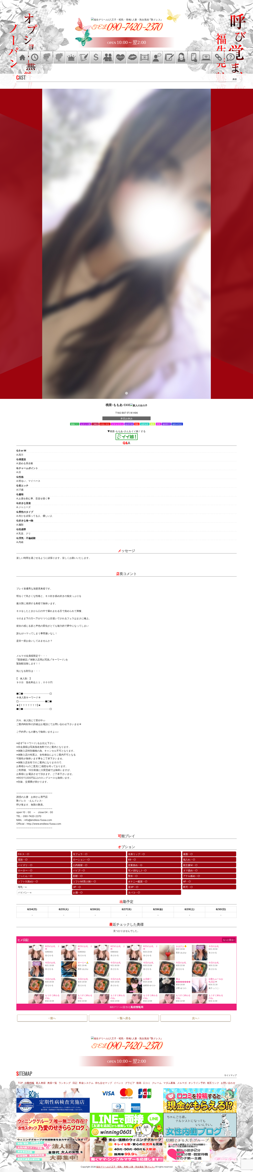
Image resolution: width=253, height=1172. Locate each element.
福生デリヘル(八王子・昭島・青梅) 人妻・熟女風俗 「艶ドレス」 (125, 1166)
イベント (118, 1082)
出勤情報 (29, 1082)
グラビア (130, 1082)
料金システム (86, 1082)
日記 (74, 1082)
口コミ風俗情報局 (133, 1007)
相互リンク (213, 1082)
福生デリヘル (116, 1006)
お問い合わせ (228, 1082)
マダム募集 (169, 1082)
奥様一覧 (52, 1082)
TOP (20, 1082)
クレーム (157, 1082)
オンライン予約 (196, 1082)
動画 (138, 1082)
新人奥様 (41, 1082)
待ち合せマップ (103, 1082)
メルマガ (182, 1082)
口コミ (146, 1082)
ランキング (65, 1082)
